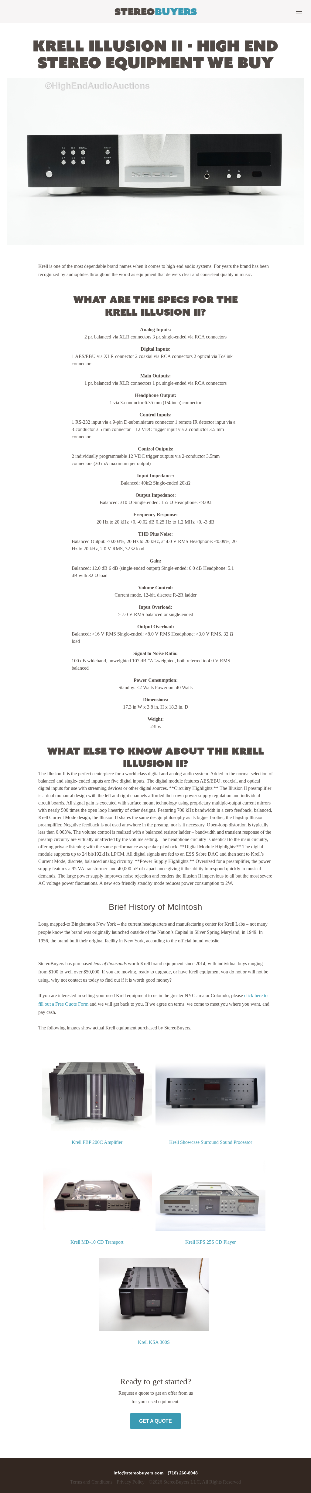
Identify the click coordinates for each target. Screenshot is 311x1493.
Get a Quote (155, 1421)
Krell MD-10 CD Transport (96, 1242)
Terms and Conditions (91, 1481)
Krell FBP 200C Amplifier (97, 1142)
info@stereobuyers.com (139, 1472)
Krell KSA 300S (154, 1342)
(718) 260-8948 (183, 1472)
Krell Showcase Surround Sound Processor (210, 1142)
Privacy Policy (131, 1481)
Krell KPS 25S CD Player (210, 1242)
